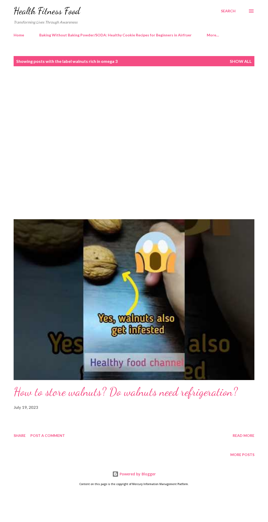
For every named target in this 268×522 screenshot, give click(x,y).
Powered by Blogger (137, 473)
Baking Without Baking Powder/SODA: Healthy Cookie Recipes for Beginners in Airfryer (115, 35)
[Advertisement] (134, 109)
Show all (241, 61)
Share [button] (20, 435)
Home (19, 35)
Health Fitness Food (47, 11)
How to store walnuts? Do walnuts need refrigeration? (126, 392)
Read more (243, 435)
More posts (242, 454)
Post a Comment (47, 435)
